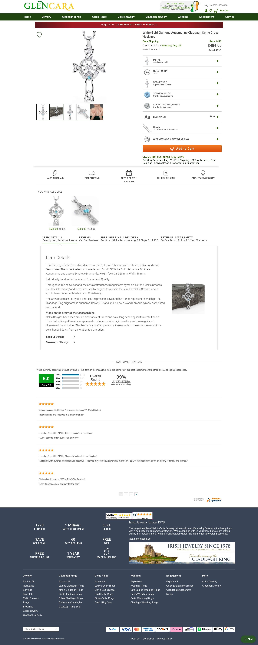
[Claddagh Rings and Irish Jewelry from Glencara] (51, 6)
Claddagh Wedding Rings (144, 602)
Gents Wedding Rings (142, 594)
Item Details (60, 239)
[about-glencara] (182, 553)
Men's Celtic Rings (105, 590)
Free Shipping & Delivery (130, 239)
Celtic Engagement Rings (180, 585)
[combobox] (218, 5)
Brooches (28, 606)
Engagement (173, 575)
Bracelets (28, 594)
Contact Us (148, 638)
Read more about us (139, 539)
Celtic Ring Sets (103, 602)
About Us (135, 638)
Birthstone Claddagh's (70, 602)
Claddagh (32, 615)
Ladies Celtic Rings (105, 585)
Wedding (135, 575)
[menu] (129, 16)
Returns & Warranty (184, 239)
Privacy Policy (164, 638)
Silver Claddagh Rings (71, 598)
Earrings (27, 590)
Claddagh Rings (68, 575)
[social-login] (206, 10)
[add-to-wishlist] (39, 35)
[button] (43, 112)
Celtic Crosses (31, 598)
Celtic (30, 611)
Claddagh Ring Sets (69, 606)
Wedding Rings (138, 585)
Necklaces (28, 585)
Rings (26, 602)
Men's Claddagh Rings (71, 590)
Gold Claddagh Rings (70, 594)
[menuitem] (27, 16)
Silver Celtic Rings (104, 598)
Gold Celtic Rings (104, 594)
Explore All (28, 581)
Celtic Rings (101, 575)
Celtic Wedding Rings (142, 598)
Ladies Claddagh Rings (71, 585)
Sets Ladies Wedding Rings (145, 590)
